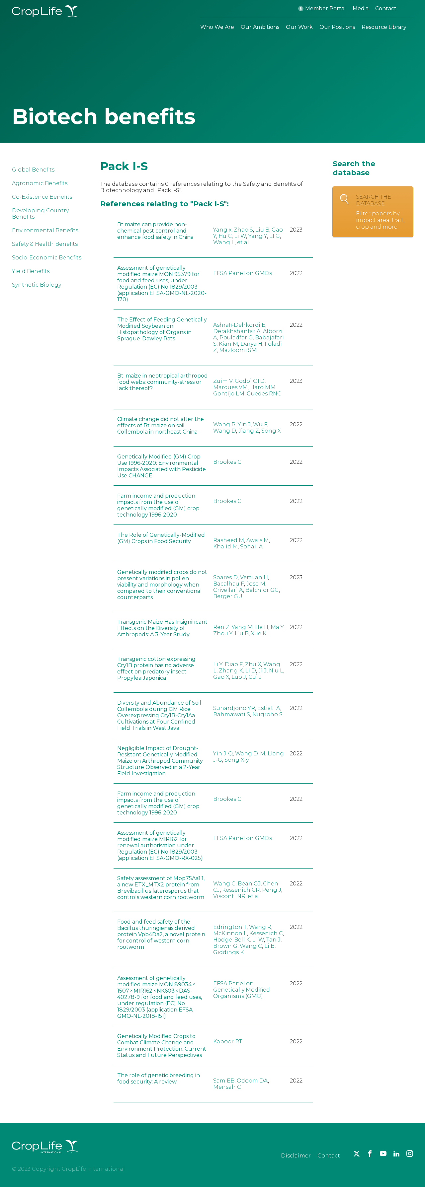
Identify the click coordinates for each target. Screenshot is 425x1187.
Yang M (242, 627)
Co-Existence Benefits (42, 197)
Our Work (299, 27)
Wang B (224, 424)
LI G (274, 236)
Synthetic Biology (36, 285)
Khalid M (225, 546)
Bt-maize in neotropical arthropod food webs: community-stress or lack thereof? (162, 382)
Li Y (217, 664)
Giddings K (228, 952)
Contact (385, 8)
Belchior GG (262, 590)
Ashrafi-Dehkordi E (239, 325)
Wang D (224, 431)
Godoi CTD (250, 381)
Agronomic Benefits (39, 183)
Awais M (257, 540)
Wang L (224, 242)
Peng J (271, 890)
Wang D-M (250, 753)
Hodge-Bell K (231, 940)
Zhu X (253, 664)
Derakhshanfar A (237, 331)
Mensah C (227, 1087)
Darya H (251, 344)
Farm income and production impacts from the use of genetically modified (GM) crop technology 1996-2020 (158, 505)
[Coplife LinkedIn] (396, 1153)
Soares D (225, 577)
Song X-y (236, 760)
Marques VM (230, 387)
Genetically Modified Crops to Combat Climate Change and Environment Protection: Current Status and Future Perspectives (161, 1045)
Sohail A (251, 546)
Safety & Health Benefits (45, 244)
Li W (240, 236)
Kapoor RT (227, 1041)
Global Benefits (33, 170)
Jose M (255, 584)
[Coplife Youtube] (383, 1153)
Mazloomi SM (238, 350)
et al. (243, 242)
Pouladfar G (236, 337)
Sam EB (223, 1081)
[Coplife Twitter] (356, 1153)
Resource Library (384, 27)
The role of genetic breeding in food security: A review (158, 1078)
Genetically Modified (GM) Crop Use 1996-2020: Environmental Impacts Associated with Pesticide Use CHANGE (161, 466)
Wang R (260, 927)
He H (261, 627)
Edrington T (230, 927)
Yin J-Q (223, 753)
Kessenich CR (241, 890)
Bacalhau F (228, 584)
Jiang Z (248, 431)
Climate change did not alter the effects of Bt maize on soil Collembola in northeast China (160, 425)
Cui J (255, 677)
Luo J (238, 677)
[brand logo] (45, 1157)
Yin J (244, 424)
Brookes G (227, 462)
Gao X (221, 677)
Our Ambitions (260, 27)
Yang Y (257, 236)
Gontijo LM (228, 393)
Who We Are (217, 27)
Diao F (234, 664)
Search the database (380, 212)
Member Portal (325, 8)
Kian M (228, 344)
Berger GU (227, 596)
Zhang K (231, 670)
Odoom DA (252, 1081)
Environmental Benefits (45, 230)
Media (361, 8)
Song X (271, 431)
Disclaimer (296, 1155)
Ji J (262, 670)
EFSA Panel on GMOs (242, 273)
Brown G (225, 946)
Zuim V (222, 381)
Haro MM (263, 387)
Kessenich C (266, 933)
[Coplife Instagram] (409, 1153)
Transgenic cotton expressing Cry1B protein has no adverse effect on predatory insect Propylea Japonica (156, 668)
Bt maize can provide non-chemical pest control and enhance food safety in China (155, 230)
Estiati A (268, 708)
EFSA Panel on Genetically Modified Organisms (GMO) (241, 989)
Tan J (273, 940)
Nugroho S (267, 714)
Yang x (222, 230)
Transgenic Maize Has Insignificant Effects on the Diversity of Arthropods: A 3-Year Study (162, 628)
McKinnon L (230, 933)
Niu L (276, 670)
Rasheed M (228, 540)
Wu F (260, 424)
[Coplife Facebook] (370, 1153)
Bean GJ (249, 883)
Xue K (258, 633)
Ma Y (277, 627)
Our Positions (337, 27)
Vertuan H (254, 577)
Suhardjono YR (234, 708)
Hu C (225, 236)
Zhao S (243, 230)
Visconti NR (229, 896)
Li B (269, 946)
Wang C (224, 883)
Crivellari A (228, 590)
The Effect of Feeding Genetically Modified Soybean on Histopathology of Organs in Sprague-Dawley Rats (162, 329)
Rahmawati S (231, 714)
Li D (250, 670)
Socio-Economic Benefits (46, 257)
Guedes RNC (264, 393)
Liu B (262, 230)
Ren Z (221, 627)
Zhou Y (222, 633)
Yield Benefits (30, 271)
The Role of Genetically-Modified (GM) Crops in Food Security (161, 538)
